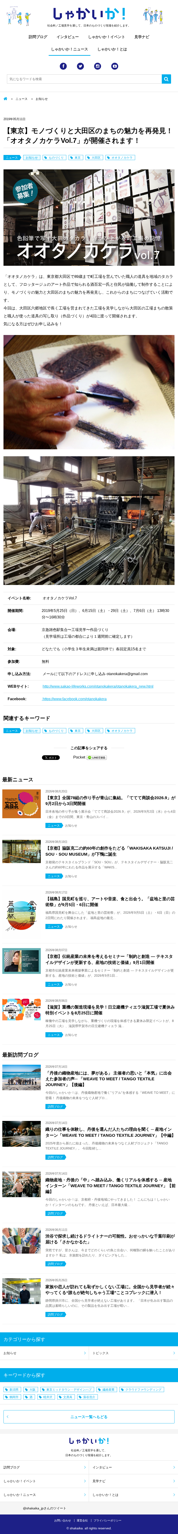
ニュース (22, 99)
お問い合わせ (62, 1520)
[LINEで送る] (96, 757)
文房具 (67, 1397)
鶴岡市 (14, 1397)
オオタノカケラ (122, 157)
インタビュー (68, 37)
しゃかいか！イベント (106, 37)
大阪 (32, 1389)
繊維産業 (108, 1389)
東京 (78, 157)
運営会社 (82, 1520)
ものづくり (56, 157)
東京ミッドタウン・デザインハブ (69, 1389)
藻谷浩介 (89, 1397)
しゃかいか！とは (112, 49)
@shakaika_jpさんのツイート (44, 1508)
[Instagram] (97, 66)
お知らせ (42, 99)
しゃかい (89, 14)
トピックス (100, 1353)
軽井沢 (47, 1397)
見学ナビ (141, 37)
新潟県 (14, 1389)
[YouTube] (114, 66)
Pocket (79, 757)
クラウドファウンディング (143, 1389)
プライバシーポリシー (107, 1520)
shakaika (76, 1528)
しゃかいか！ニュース (69, 49)
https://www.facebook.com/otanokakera (74, 699)
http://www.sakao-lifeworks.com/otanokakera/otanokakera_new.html (98, 686)
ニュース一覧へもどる (89, 1417)
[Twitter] (80, 66)
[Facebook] (63, 66)
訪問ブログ (38, 37)
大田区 (96, 157)
